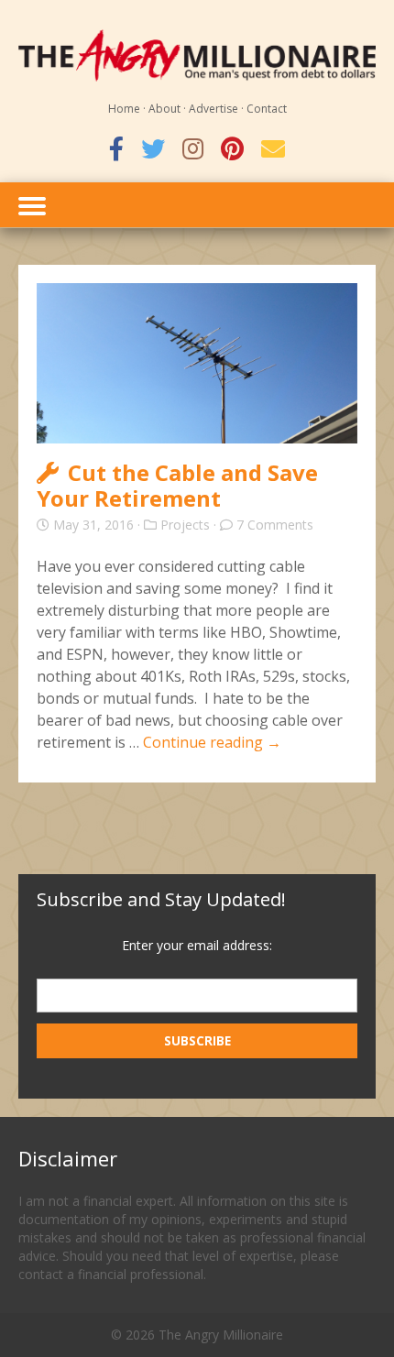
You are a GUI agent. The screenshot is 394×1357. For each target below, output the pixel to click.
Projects (185, 524)
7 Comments (274, 524)
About (164, 108)
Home (124, 108)
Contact (266, 108)
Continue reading (212, 742)
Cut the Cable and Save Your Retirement (177, 485)
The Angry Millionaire (221, 1334)
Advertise (213, 108)
